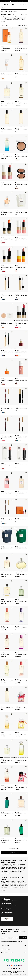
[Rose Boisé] (3, 440)
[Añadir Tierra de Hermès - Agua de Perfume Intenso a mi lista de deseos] (11, 554)
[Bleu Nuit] (2, 412)
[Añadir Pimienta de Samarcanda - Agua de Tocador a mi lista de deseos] (26, 83)
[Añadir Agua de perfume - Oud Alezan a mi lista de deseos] (26, 28)
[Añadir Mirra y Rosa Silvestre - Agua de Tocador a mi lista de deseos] (11, 608)
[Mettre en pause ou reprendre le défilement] (1, 1)
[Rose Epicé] (4, 440)
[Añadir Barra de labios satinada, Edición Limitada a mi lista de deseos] (26, 247)
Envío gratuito (7, 903)
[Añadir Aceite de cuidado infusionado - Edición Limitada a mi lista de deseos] (26, 360)
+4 (5, 271)
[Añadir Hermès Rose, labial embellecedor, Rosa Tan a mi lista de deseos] (11, 164)
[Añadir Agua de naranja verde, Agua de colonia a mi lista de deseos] (26, 820)
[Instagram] (11, 968)
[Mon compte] (20, 4)
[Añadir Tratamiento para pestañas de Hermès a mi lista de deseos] (11, 275)
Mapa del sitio (13, 972)
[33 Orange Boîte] (17, 355)
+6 (5, 242)
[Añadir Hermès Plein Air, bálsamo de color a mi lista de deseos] (11, 55)
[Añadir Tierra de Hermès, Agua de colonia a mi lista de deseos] (11, 581)
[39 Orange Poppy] (3, 384)
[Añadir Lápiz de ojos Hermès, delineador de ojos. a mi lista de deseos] (11, 388)
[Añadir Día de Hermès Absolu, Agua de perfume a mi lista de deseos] (11, 192)
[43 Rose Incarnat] (4, 384)
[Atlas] (16, 188)
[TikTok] (14, 968)
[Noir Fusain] (3, 299)
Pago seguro (7, 899)
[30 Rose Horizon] (16, 355)
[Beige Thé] (2, 440)
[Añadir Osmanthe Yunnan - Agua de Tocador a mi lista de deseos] (11, 634)
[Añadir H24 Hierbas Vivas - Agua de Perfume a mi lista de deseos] (26, 581)
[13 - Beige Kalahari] (2, 242)
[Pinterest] (17, 968)
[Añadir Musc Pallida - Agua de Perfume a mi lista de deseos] (26, 55)
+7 (5, 412)
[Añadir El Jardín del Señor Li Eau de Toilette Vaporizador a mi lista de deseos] (26, 740)
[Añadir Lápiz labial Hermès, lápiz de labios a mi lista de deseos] (11, 417)
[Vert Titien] (4, 299)
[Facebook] (9, 968)
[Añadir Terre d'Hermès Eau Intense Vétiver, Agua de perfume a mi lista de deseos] (26, 794)
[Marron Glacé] (15, 440)
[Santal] (2, 78)
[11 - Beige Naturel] (2, 271)
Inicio (2, 11)
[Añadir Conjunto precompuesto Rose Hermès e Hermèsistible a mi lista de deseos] (26, 500)
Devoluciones (7, 908)
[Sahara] (17, 188)
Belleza (6, 11)
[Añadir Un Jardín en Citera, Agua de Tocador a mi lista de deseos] (11, 714)
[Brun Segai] (16, 383)
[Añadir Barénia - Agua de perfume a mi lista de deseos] (26, 554)
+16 (20, 355)
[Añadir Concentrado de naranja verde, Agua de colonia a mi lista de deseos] (11, 794)
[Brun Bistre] (17, 299)
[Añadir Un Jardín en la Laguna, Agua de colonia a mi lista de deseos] (11, 767)
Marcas (10, 11)
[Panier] (26, 4)
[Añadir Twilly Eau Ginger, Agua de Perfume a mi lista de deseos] (26, 714)
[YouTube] (19, 968)
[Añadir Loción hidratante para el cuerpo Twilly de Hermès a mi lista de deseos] (26, 473)
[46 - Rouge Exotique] (3, 271)
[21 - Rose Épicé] (4, 242)
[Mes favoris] (23, 4)
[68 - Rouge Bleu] (15, 327)
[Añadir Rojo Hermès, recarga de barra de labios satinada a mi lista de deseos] (11, 445)
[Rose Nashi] (15, 383)
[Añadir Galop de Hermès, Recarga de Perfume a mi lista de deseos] (11, 110)
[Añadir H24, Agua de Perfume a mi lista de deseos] (11, 820)
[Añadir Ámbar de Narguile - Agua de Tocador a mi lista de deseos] (11, 28)
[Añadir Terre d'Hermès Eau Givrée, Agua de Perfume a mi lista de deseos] (11, 83)
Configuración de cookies (18, 971)
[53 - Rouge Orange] (4, 271)
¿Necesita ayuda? (8, 912)
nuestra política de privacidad (16, 941)
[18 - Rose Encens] (3, 242)
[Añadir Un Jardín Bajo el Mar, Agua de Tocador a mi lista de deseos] (11, 136)
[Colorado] (15, 188)
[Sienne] (3, 78)
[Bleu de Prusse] (3, 412)
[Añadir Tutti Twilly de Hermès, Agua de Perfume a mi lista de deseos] (26, 687)
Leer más (3, 21)
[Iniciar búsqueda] (2, 8)
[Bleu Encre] (2, 299)
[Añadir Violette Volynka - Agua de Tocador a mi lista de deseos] (26, 634)
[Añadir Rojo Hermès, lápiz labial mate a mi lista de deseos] (11, 247)
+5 (5, 440)
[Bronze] (4, 412)
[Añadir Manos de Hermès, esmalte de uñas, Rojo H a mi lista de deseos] (26, 332)
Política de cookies (7, 971)
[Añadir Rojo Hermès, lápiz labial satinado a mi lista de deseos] (11, 219)
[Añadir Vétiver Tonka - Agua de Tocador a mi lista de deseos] (11, 661)
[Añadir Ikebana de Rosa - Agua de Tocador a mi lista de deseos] (26, 661)
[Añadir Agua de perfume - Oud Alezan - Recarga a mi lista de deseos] (11, 687)
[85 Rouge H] (15, 355)
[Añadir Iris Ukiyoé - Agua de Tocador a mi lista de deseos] (26, 608)
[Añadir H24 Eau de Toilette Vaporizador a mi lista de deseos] (11, 740)
